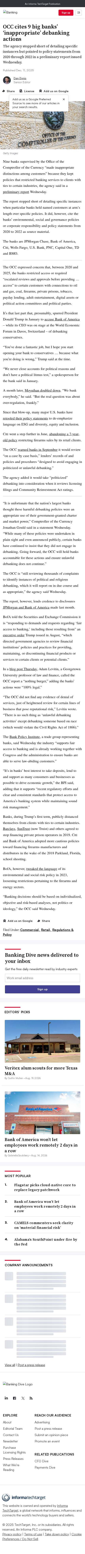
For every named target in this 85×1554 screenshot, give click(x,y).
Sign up (66, 12)
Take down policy (57, 1534)
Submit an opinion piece (51, 1435)
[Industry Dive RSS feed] (31, 1398)
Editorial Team (13, 1429)
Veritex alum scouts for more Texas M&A (41, 1071)
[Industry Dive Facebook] (14, 1398)
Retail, (46, 930)
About (7, 1422)
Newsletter (10, 1441)
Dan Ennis (20, 78)
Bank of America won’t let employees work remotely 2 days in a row (41, 1145)
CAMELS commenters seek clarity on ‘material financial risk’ (43, 1225)
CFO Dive (41, 1461)
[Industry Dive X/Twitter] (23, 1398)
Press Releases (13, 1459)
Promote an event (47, 1441)
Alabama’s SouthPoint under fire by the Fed (45, 1241)
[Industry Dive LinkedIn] (6, 1398)
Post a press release (31, 1365)
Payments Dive (45, 1467)
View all (10, 1365)
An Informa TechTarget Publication (42, 3)
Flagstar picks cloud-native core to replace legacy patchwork (45, 1187)
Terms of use (33, 1534)
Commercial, (30, 930)
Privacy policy (12, 1534)
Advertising (42, 1422)
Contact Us (11, 1435)
